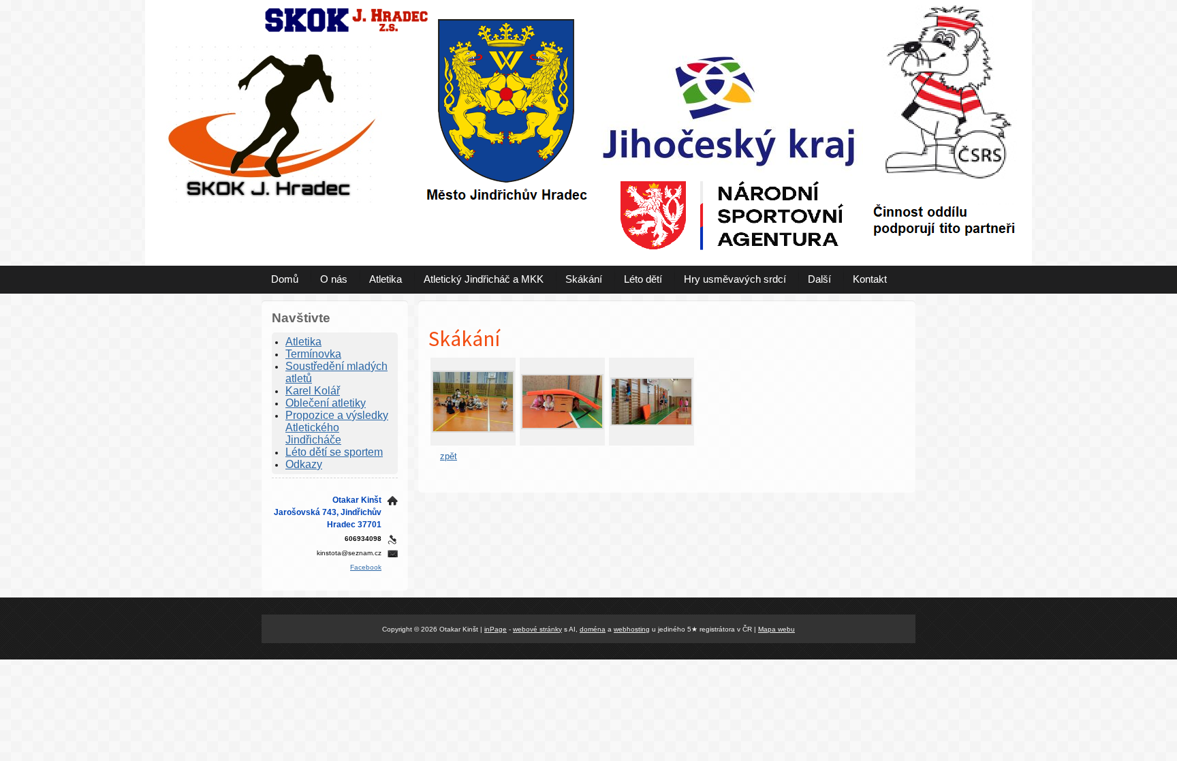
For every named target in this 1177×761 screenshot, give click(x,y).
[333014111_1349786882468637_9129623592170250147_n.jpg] (473, 429)
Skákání (583, 279)
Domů (284, 279)
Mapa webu (776, 629)
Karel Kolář (312, 391)
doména (593, 629)
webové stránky (537, 629)
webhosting (632, 629)
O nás (333, 279)
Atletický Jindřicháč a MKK (484, 279)
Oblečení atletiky (325, 403)
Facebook (365, 567)
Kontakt (870, 279)
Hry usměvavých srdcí (735, 279)
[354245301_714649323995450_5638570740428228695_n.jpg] (651, 423)
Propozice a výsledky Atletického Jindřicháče (336, 427)
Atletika (385, 279)
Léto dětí (643, 279)
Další (819, 279)
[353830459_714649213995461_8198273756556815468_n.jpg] (562, 426)
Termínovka (313, 354)
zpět (448, 456)
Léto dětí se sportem (334, 452)
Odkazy (303, 464)
